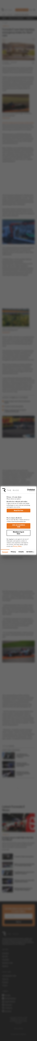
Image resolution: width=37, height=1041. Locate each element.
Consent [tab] (5, 552)
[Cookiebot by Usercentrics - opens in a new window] (27, 490)
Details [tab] (21, 552)
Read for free (18, 510)
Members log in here (18, 533)
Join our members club (18, 526)
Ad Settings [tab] (30, 552)
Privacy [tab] (13, 552)
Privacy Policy (17, 546)
